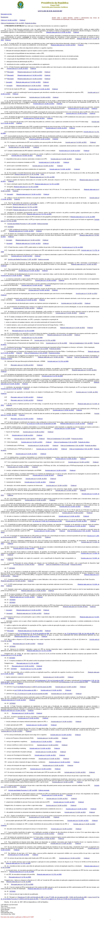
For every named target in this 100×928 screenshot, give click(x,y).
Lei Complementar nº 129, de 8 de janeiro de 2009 (73, 682)
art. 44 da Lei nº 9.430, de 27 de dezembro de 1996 (41, 423)
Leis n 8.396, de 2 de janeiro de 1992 (57, 897)
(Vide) (42, 174)
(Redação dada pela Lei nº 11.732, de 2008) (26, 174)
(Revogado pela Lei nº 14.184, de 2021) (22, 365)
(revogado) (9, 82)
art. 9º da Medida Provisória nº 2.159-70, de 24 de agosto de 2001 (32, 687)
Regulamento (4, 17)
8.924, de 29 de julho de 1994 (78, 897)
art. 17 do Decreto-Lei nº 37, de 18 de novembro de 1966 (32, 633)
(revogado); (9, 240)
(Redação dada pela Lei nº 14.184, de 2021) (58, 32)
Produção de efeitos (30, 23)
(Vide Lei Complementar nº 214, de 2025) (12, 23)
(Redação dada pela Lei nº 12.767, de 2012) (40, 888)
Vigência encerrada (42, 223)
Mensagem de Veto (6, 14)
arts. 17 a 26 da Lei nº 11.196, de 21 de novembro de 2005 (31, 693)
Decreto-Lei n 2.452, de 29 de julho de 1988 (30, 897)
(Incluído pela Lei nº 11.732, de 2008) (72, 247)
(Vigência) (22, 20)
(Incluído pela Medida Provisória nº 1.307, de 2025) (21, 223)
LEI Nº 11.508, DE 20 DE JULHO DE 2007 (50, 11)
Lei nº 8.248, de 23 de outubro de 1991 (25, 690)
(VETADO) (11, 227)
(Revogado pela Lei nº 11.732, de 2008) (23, 330)
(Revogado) (10, 72)
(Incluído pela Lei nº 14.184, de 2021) (17, 68)
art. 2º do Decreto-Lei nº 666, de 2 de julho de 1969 (80, 633)
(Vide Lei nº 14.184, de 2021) (9, 20)
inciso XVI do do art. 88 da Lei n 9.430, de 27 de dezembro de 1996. (62, 899)
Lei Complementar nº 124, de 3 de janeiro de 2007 (49, 680)
